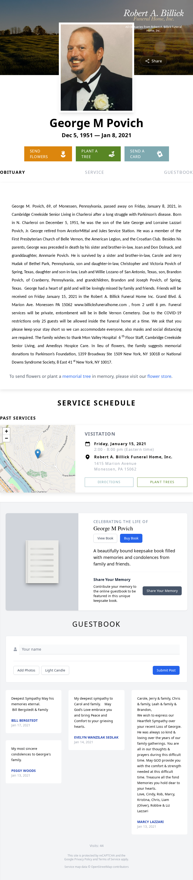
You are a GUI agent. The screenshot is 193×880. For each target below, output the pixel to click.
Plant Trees (162, 482)
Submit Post (166, 670)
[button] (38, 454)
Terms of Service (109, 859)
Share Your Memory (162, 590)
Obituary (12, 172)
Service (94, 172)
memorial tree (76, 376)
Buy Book (131, 538)
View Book (105, 538)
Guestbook (178, 172)
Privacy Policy (83, 859)
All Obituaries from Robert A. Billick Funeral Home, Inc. (153, 29)
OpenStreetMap (101, 867)
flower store (159, 376)
